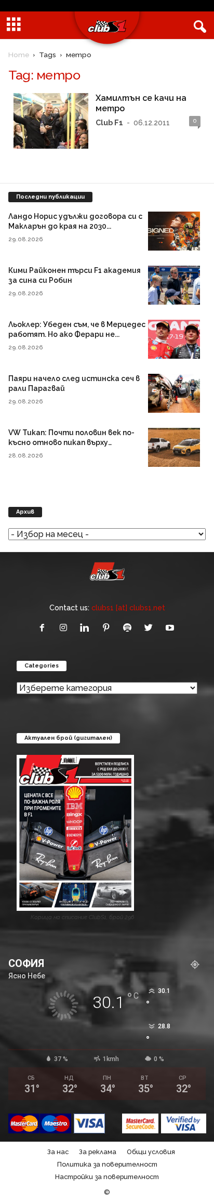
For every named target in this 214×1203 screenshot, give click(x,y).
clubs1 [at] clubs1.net (128, 607)
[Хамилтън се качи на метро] (51, 121)
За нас (58, 1152)
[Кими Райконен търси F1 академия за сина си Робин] (174, 285)
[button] (197, 25)
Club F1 (109, 122)
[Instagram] (65, 628)
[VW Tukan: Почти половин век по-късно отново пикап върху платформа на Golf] (174, 447)
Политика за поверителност (107, 1164)
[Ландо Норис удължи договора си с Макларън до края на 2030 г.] (174, 231)
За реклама (97, 1152)
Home (18, 54)
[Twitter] (151, 628)
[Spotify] (129, 628)
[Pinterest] (108, 628)
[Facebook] (44, 628)
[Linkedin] (87, 628)
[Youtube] (171, 628)
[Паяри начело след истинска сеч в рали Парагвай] (174, 393)
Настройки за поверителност (107, 1177)
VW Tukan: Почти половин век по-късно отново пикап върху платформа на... (71, 442)
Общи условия (151, 1152)
